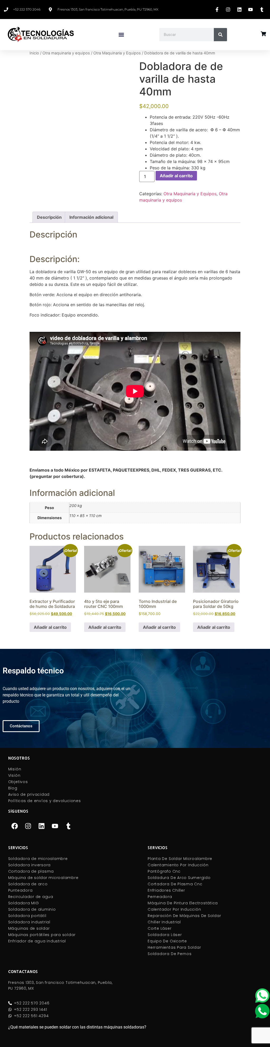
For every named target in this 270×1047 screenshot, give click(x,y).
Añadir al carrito (176, 175)
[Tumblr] (68, 825)
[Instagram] (28, 825)
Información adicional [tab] (91, 217)
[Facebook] (14, 825)
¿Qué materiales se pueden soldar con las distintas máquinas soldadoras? (77, 1027)
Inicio (34, 53)
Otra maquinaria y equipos (66, 53)
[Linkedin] (41, 825)
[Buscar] (220, 34)
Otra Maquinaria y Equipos (117, 53)
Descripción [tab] (49, 217)
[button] (121, 34)
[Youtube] (55, 825)
